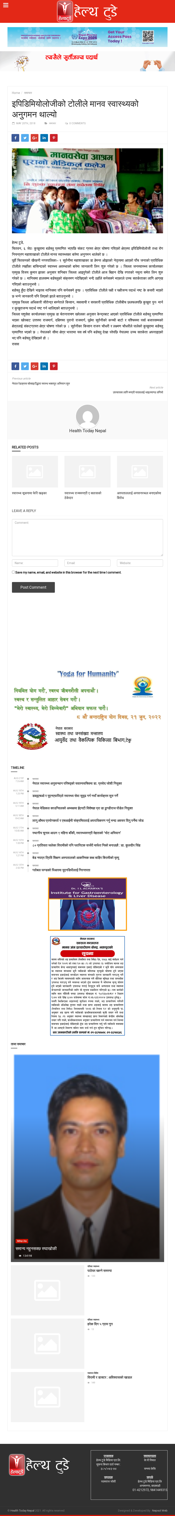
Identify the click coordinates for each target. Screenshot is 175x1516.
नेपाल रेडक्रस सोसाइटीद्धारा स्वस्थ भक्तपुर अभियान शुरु (41, 383)
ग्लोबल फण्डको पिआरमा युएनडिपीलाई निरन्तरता (61, 870)
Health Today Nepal (87, 430)
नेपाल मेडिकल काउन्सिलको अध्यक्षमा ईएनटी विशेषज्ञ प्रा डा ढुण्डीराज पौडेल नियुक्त (82, 808)
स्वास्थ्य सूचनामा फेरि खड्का (29, 493)
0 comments (77, 123)
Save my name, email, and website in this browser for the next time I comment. (68, 572)
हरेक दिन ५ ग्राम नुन (100, 1324)
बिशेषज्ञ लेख (22, 1241)
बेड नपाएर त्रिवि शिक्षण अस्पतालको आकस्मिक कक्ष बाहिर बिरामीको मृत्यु (75, 857)
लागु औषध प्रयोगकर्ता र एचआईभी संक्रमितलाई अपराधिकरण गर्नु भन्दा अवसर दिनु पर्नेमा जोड (88, 820)
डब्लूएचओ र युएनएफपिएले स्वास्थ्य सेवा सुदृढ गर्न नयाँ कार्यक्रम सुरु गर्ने (75, 795)
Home (16, 93)
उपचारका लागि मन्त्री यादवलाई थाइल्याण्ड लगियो (138, 392)
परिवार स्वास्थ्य (93, 1266)
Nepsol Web (160, 1510)
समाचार (28, 93)
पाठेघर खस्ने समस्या (100, 1270)
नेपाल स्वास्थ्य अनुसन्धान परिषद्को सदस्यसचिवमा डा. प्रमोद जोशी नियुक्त (77, 783)
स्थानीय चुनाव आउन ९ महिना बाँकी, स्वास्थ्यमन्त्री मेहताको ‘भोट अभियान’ (76, 832)
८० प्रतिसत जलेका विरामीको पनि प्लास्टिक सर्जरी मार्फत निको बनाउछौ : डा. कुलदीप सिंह (86, 845)
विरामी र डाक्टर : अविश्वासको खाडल (110, 1377)
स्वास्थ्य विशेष (93, 1373)
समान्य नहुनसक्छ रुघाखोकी (36, 1248)
